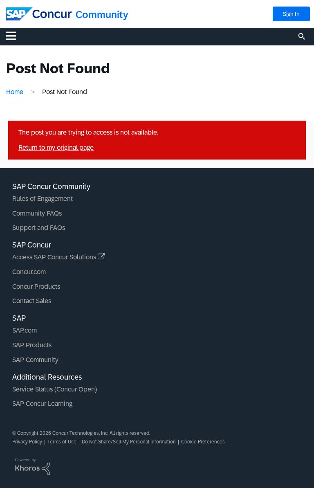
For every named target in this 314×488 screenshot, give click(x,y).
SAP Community (35, 359)
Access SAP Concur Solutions (55, 257)
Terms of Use (61, 442)
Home (14, 91)
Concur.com (29, 271)
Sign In (291, 14)
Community (102, 14)
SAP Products (32, 345)
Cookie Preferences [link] (203, 442)
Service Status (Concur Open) (54, 389)
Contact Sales (31, 300)
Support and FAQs (38, 227)
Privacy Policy (27, 442)
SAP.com (24, 330)
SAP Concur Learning (42, 403)
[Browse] (15, 35)
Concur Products (36, 286)
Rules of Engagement (42, 198)
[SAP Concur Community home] (39, 13)
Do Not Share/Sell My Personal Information (129, 442)
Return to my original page (56, 147)
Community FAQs (37, 213)
